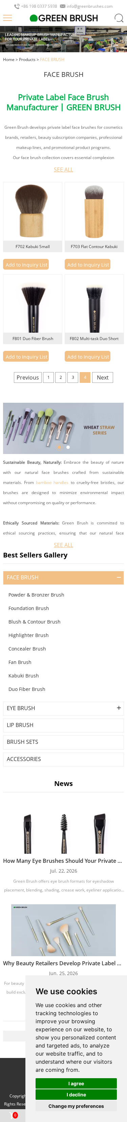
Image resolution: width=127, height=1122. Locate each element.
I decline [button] (76, 1094)
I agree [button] (76, 1083)
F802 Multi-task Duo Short (94, 338)
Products (27, 59)
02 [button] (68, 447)
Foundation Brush (28, 608)
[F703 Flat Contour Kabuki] (94, 211)
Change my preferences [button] (76, 1106)
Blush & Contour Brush (34, 621)
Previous (28, 377)
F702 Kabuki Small (33, 246)
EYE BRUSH (21, 708)
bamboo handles (52, 482)
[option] (63, 428)
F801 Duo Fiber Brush (33, 338)
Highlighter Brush (28, 635)
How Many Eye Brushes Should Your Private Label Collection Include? (63, 861)
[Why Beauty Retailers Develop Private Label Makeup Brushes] (63, 930)
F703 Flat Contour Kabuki (94, 246)
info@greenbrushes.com (90, 6)
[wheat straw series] (63, 428)
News (63, 783)
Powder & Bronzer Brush (36, 595)
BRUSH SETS (22, 742)
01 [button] (59, 447)
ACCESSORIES (24, 759)
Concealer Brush (27, 648)
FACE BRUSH (23, 577)
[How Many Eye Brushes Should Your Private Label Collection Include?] (63, 828)
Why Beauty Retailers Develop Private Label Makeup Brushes (63, 963)
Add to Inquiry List (26, 265)
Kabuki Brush (23, 675)
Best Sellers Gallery (35, 554)
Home (9, 59)
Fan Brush (19, 662)
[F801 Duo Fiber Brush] (32, 304)
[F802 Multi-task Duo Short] (94, 304)
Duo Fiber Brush (26, 689)
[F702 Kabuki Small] (32, 211)
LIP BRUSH (20, 725)
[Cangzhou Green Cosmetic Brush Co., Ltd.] (64, 18)
